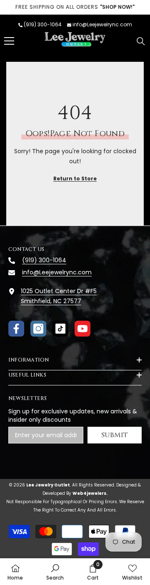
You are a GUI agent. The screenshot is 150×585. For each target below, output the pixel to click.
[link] (55, 571)
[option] (75, 7)
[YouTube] (82, 329)
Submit (114, 435)
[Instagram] (38, 329)
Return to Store (75, 178)
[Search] (141, 41)
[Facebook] (16, 329)
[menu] (9, 41)
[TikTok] (60, 329)
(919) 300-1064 (43, 24)
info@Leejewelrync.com (102, 24)
